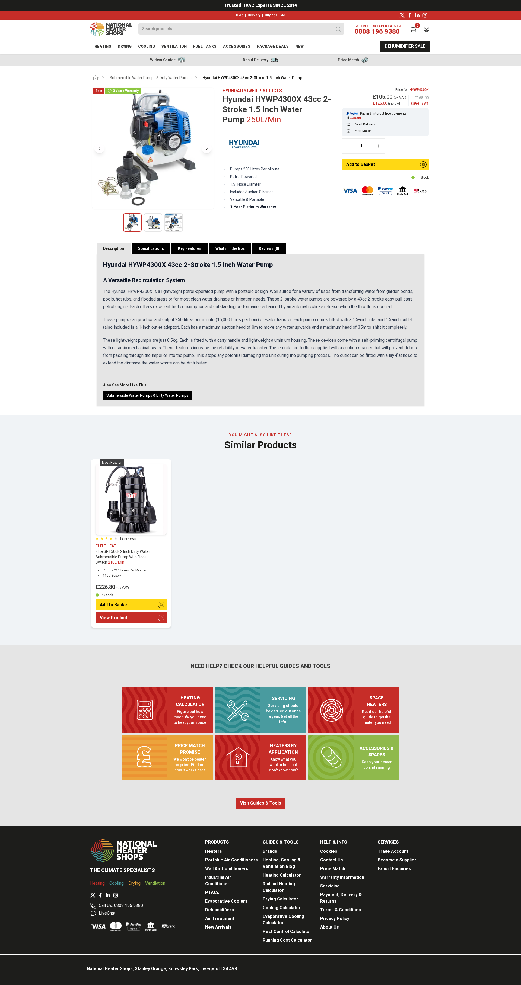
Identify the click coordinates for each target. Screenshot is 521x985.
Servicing (330, 886)
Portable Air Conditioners (231, 860)
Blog (239, 15)
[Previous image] (99, 148)
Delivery (254, 15)
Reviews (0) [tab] (269, 248)
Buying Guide (275, 15)
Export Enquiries (394, 868)
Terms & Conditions (340, 909)
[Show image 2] (153, 222)
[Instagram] (425, 15)
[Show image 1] (132, 222)
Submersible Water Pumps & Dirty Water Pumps (151, 78)
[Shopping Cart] (413, 29)
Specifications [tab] (151, 248)
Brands (270, 851)
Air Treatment (219, 918)
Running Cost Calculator (287, 940)
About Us (329, 927)
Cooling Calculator (282, 907)
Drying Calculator (280, 899)
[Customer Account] (426, 29)
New (299, 46)
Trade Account (393, 851)
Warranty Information (342, 877)
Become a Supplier (397, 860)
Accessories (236, 46)
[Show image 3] (173, 222)
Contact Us (331, 860)
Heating (102, 46)
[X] (402, 15)
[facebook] (409, 15)
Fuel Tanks (205, 46)
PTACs (212, 892)
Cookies (328, 851)
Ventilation (174, 46)
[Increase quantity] (378, 146)
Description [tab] (113, 248)
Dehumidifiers (219, 909)
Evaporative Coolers (226, 901)
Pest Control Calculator (287, 931)
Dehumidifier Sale (405, 46)
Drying (125, 46)
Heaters (213, 851)
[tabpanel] (260, 330)
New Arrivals (218, 927)
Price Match (332, 868)
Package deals (273, 46)
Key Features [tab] (189, 248)
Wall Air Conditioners (226, 868)
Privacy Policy (334, 918)
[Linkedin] (417, 15)
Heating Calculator (282, 875)
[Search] (338, 29)
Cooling (146, 46)
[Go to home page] (95, 78)
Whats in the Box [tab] (230, 248)
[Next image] (207, 148)
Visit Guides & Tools (260, 803)
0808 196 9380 (377, 31)
